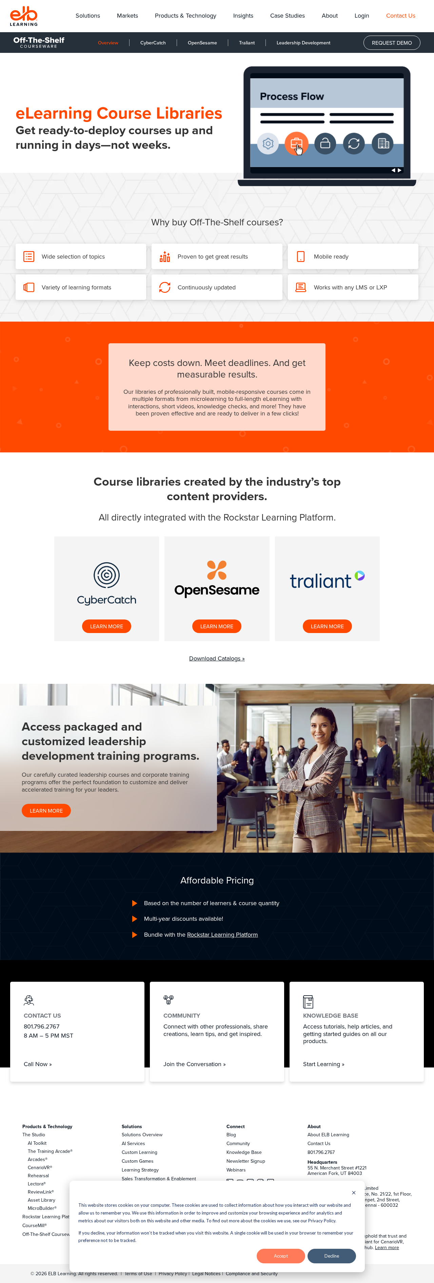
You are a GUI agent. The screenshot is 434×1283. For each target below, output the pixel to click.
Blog (231, 1134)
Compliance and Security (252, 1273)
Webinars (236, 1169)
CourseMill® (34, 1225)
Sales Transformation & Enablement (159, 1178)
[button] (87, 16)
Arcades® (37, 1159)
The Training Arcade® (50, 1151)
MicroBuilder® (42, 1208)
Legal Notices (207, 1273)
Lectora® (37, 1183)
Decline (331, 1256)
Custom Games (138, 1161)
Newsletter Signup (245, 1161)
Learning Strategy (140, 1169)
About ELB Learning (328, 1134)
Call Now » (38, 1064)
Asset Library (41, 1200)
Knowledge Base (244, 1152)
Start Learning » (323, 1064)
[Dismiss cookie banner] (354, 1193)
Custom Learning (139, 1152)
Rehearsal (38, 1175)
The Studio (33, 1134)
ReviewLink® (41, 1191)
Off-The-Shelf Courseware (49, 1234)
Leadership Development (303, 42)
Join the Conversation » (194, 1064)
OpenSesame (202, 42)
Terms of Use (137, 1273)
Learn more (387, 1247)
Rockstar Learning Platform (222, 934)
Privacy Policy (174, 1273)
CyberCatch (153, 42)
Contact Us (319, 1143)
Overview (108, 42)
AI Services (133, 1143)
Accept (281, 1256)
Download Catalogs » (217, 658)
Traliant (247, 42)
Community (238, 1143)
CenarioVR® (40, 1167)
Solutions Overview (142, 1134)
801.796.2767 (321, 1152)
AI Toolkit (37, 1143)
